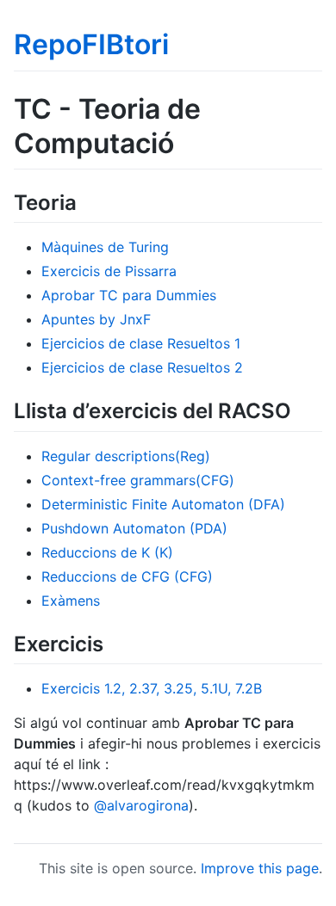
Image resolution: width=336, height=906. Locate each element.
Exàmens (70, 600)
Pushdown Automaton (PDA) (134, 528)
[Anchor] (87, 201)
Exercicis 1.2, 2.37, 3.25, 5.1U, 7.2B (151, 688)
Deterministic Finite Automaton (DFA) (163, 504)
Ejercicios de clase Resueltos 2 (142, 367)
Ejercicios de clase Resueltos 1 (140, 343)
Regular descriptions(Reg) (125, 456)
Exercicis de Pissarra (109, 271)
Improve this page (260, 868)
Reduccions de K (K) (107, 552)
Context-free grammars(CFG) (137, 480)
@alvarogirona (141, 805)
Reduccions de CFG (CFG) (127, 576)
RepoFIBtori (91, 44)
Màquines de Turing (105, 247)
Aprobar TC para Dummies (128, 295)
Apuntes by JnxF (96, 319)
